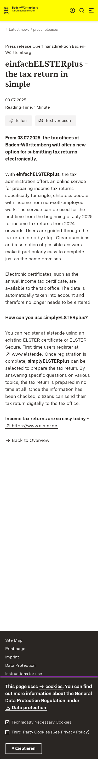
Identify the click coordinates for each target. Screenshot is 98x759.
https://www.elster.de (35, 425)
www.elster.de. (27, 354)
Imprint (12, 657)
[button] (18, 120)
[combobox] (72, 10)
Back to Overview (30, 440)
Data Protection (20, 665)
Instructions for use (23, 673)
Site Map (13, 640)
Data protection (29, 707)
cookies (53, 686)
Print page (15, 648)
